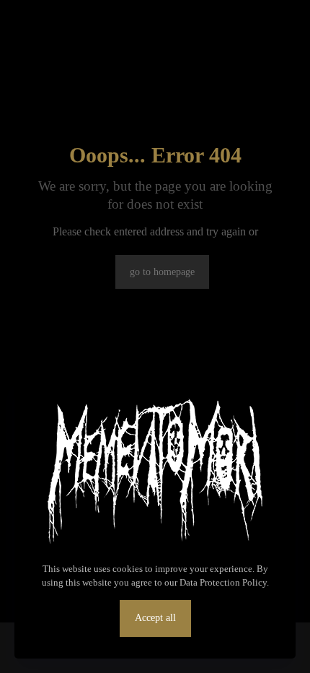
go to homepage (162, 271)
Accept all (155, 617)
